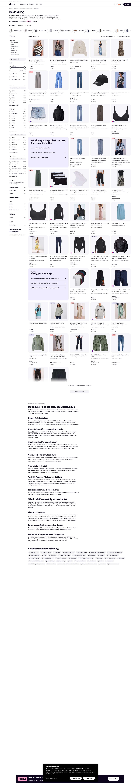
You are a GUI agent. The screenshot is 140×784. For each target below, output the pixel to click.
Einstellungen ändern (52, 778)
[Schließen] (96, 765)
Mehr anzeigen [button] (79, 391)
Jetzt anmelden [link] (113, 778)
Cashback (51, 505)
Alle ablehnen (76, 778)
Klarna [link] (10, 8)
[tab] (12, 25)
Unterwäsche (14, 50)
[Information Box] (38, 36)
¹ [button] (74, 99)
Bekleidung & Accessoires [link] (26, 8)
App (37, 4)
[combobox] (108, 36)
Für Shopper (11, 1)
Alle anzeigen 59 (13, 176)
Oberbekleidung (14, 46)
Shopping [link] (16, 8)
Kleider (12, 44)
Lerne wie (34, 21)
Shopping (31, 4)
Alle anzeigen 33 (13, 152)
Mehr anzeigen (56, 19)
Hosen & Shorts (14, 42)
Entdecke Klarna (24, 4)
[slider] (11, 67)
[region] (70, 773)
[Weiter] (128, 30)
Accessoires (13, 52)
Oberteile (13, 48)
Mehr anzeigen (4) (15, 54)
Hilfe (41, 4)
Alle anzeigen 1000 (14, 105)
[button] (120, 4)
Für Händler (18, 1)
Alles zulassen (89, 778)
